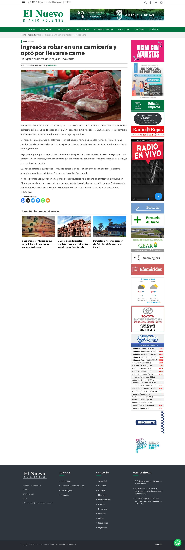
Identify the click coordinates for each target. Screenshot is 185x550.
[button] (177, 542)
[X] (28, 200)
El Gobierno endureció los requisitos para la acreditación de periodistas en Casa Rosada (74, 244)
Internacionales (104, 499)
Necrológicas (66, 490)
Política (101, 518)
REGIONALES (46, 29)
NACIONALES (83, 29)
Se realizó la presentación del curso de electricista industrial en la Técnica (148, 501)
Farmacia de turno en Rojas (72, 486)
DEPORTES (139, 29)
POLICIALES (123, 29)
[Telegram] (33, 200)
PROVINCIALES (65, 29)
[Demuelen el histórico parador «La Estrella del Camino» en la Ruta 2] (109, 226)
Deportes (102, 486)
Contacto (65, 495)
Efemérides (102, 495)
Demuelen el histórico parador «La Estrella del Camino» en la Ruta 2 (108, 244)
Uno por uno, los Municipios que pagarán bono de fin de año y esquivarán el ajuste (37, 244)
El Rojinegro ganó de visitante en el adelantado (148, 482)
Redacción (52, 65)
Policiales (102, 513)
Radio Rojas (66, 481)
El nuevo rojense (42, 544)
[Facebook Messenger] (38, 200)
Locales (101, 504)
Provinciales (103, 523)
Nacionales (102, 509)
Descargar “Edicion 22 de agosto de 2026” (147, 118)
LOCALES (31, 29)
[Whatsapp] (43, 200)
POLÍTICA (153, 29)
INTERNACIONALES (103, 29)
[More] (48, 200)
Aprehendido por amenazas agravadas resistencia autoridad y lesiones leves (148, 491)
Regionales (32, 35)
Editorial (101, 490)
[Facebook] (23, 200)
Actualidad (102, 481)
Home (23, 35)
